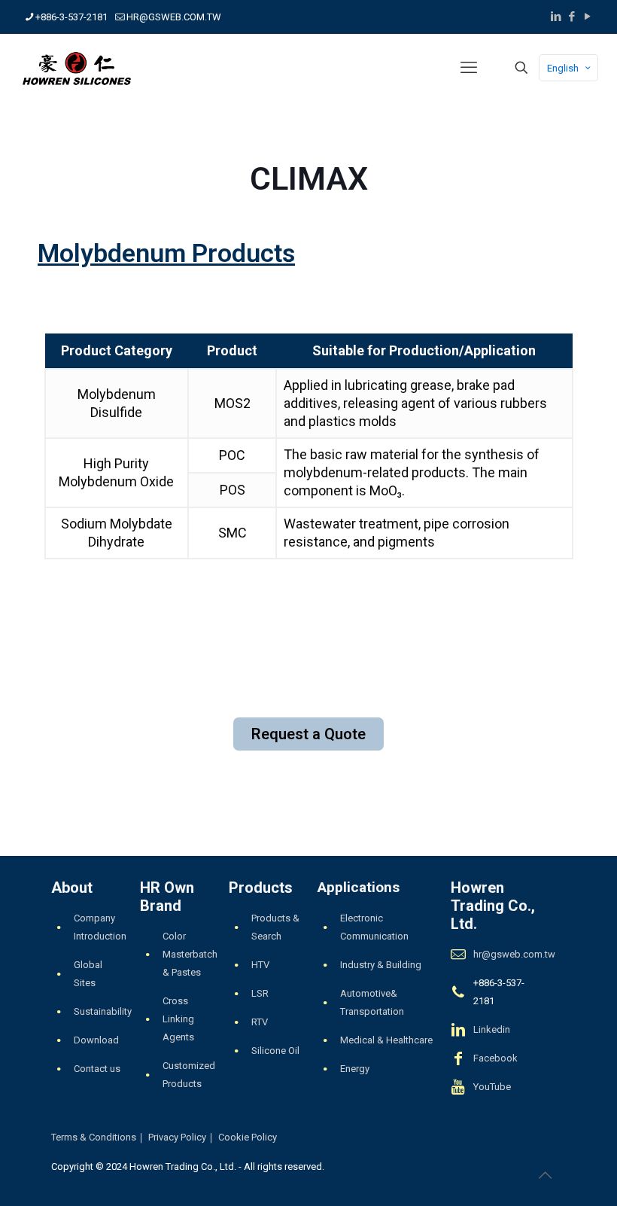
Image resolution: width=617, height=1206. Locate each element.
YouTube (492, 1086)
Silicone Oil (275, 1050)
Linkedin (491, 1029)
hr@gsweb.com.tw (514, 954)
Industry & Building (380, 964)
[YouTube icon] (587, 16)
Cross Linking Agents (178, 1019)
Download (96, 1040)
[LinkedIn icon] (555, 16)
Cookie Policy (247, 1137)
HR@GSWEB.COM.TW (173, 17)
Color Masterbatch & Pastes (190, 954)
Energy (354, 1068)
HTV (260, 964)
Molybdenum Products (166, 253)
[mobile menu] (469, 68)
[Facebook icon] (571, 16)
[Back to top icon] (545, 1175)
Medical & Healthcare (386, 1040)
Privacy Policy (177, 1137)
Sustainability (103, 1011)
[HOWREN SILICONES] (76, 68)
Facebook (495, 1058)
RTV (259, 1022)
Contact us (97, 1068)
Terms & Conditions (93, 1137)
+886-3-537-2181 (71, 17)
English (563, 68)
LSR (260, 993)
